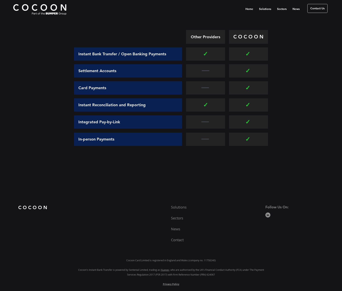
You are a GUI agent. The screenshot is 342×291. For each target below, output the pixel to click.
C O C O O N (32, 207)
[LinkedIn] (267, 215)
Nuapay (165, 269)
